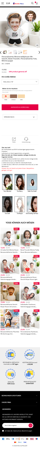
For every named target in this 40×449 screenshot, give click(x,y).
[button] (5, 30)
